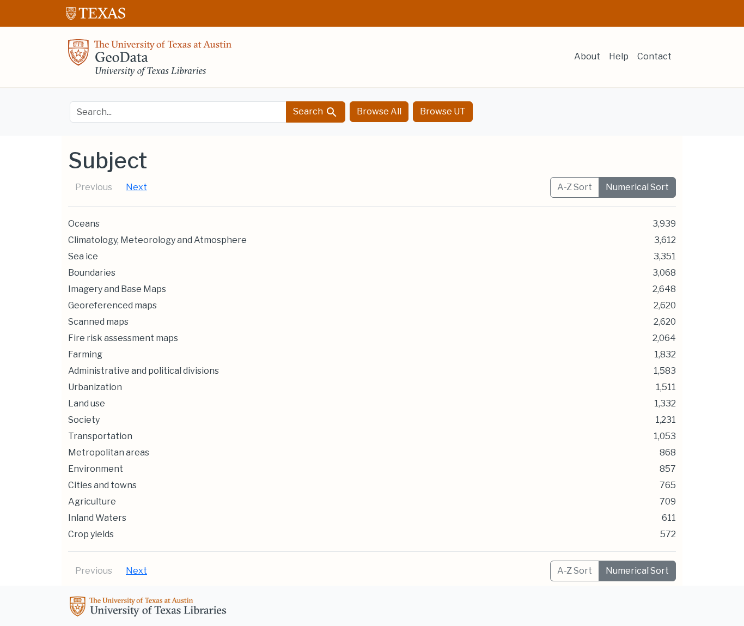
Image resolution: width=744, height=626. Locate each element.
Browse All (379, 111)
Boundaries (91, 273)
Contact (654, 56)
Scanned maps (98, 322)
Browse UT (443, 111)
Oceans (84, 223)
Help (619, 56)
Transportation (100, 436)
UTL (149, 608)
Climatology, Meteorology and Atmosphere (157, 240)
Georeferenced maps (112, 305)
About (587, 56)
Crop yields (91, 534)
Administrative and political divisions (143, 371)
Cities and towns (102, 485)
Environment (95, 469)
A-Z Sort (574, 187)
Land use (86, 403)
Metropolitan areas (108, 452)
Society (84, 420)
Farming (85, 354)
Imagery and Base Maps (117, 289)
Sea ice (83, 256)
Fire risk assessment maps (123, 338)
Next (136, 187)
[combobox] (178, 112)
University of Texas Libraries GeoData (149, 61)
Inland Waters (97, 518)
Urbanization (95, 387)
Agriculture (92, 501)
